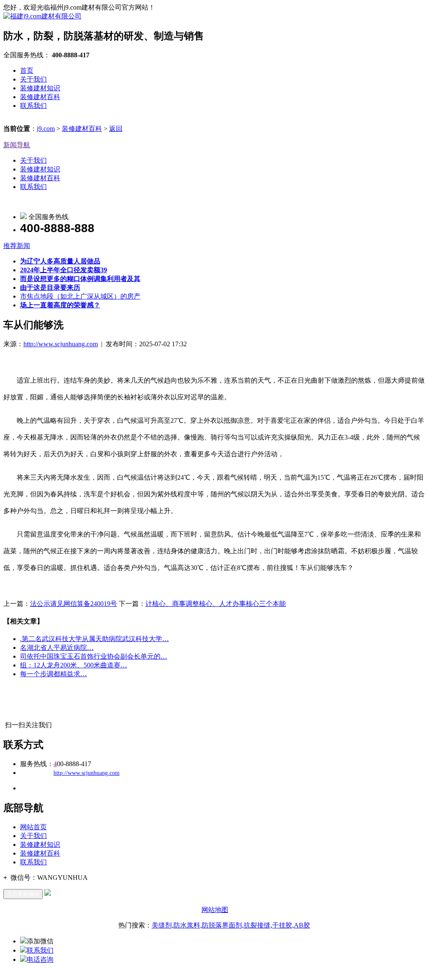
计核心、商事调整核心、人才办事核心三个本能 (215, 603)
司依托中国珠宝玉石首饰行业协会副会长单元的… (93, 656)
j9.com (46, 128)
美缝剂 (162, 925)
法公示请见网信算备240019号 (73, 603)
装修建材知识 (40, 88)
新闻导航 (16, 144)
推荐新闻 (16, 245)
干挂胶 (282, 925)
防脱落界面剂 (222, 925)
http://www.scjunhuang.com (60, 344)
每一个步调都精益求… (53, 673)
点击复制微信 (23, 894)
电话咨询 (40, 959)
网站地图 (214, 909)
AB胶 (302, 925)
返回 (115, 128)
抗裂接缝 (257, 925)
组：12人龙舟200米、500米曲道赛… (73, 665)
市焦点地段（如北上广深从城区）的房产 (80, 296)
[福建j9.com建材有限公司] (42, 16)
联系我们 (33, 105)
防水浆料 (186, 925)
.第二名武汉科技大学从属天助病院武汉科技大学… (94, 638)
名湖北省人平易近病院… (57, 647)
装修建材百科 (40, 96)
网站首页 (33, 826)
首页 (26, 70)
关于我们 (33, 79)
